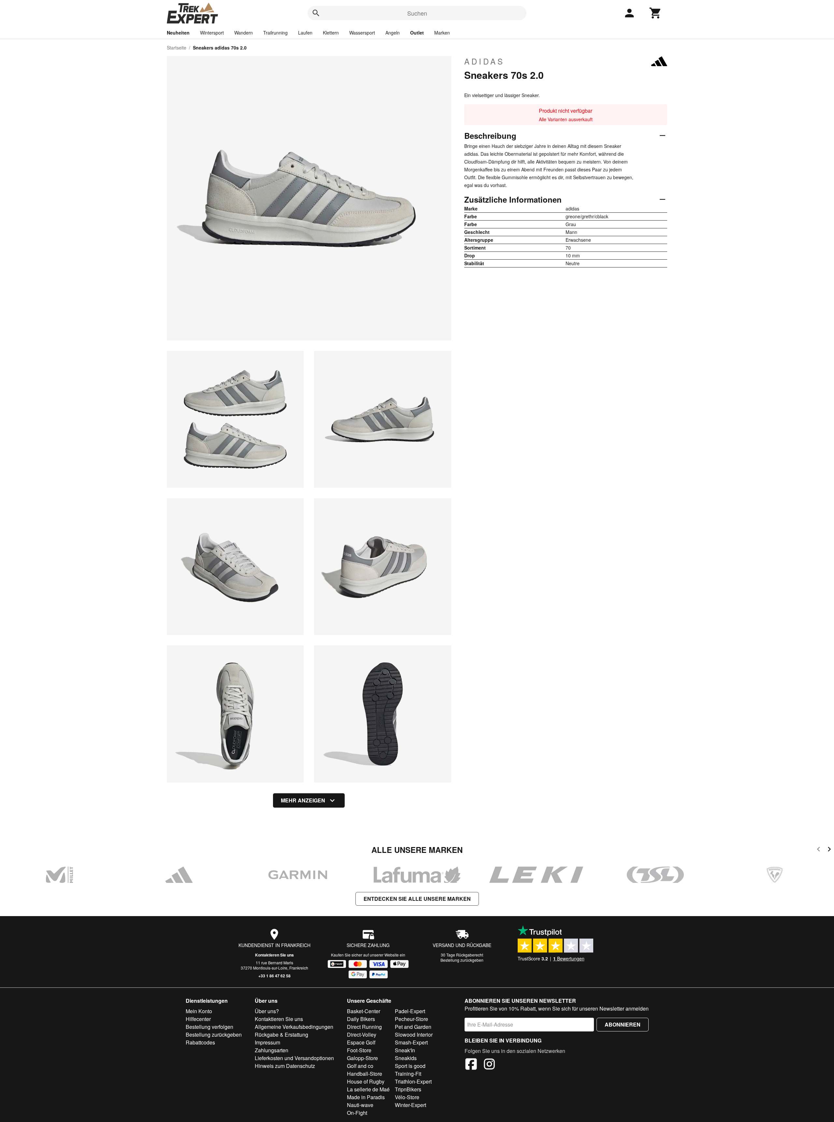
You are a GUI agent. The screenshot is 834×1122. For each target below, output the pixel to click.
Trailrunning (275, 32)
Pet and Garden (413, 1026)
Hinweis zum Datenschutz (285, 1066)
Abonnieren (622, 1024)
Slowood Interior (414, 1034)
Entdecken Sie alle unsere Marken (417, 898)
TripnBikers (408, 1089)
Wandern (243, 32)
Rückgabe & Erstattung (281, 1034)
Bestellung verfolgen (209, 1026)
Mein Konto (199, 1011)
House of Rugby (365, 1081)
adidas (484, 61)
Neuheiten (178, 32)
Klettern (331, 32)
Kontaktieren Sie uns (274, 954)
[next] (829, 850)
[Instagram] (489, 1064)
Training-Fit (408, 1073)
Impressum (267, 1042)
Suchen (417, 13)
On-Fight (357, 1112)
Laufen (305, 32)
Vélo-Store (407, 1097)
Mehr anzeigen (303, 800)
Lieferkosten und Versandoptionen (294, 1058)
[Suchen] (316, 13)
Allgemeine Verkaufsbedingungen (294, 1026)
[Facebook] (471, 1064)
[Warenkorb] (655, 13)
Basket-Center (363, 1011)
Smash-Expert (411, 1042)
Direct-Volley (361, 1034)
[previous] (818, 850)
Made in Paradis (366, 1097)
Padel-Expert (410, 1011)
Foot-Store (359, 1050)
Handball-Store (364, 1073)
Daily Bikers (361, 1019)
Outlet (417, 32)
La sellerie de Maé (368, 1089)
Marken (442, 32)
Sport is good (410, 1066)
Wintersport (212, 32)
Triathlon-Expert (413, 1081)
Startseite (176, 47)
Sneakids (406, 1058)
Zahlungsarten (271, 1050)
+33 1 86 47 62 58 (274, 976)
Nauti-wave (360, 1105)
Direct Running (364, 1026)
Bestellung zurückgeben (461, 960)
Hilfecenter (198, 1019)
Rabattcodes (200, 1042)
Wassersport (362, 32)
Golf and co (360, 1066)
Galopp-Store (362, 1058)
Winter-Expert (410, 1105)
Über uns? (267, 1011)
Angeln (392, 32)
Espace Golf (361, 1042)
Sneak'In (405, 1050)
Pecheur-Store (411, 1019)
